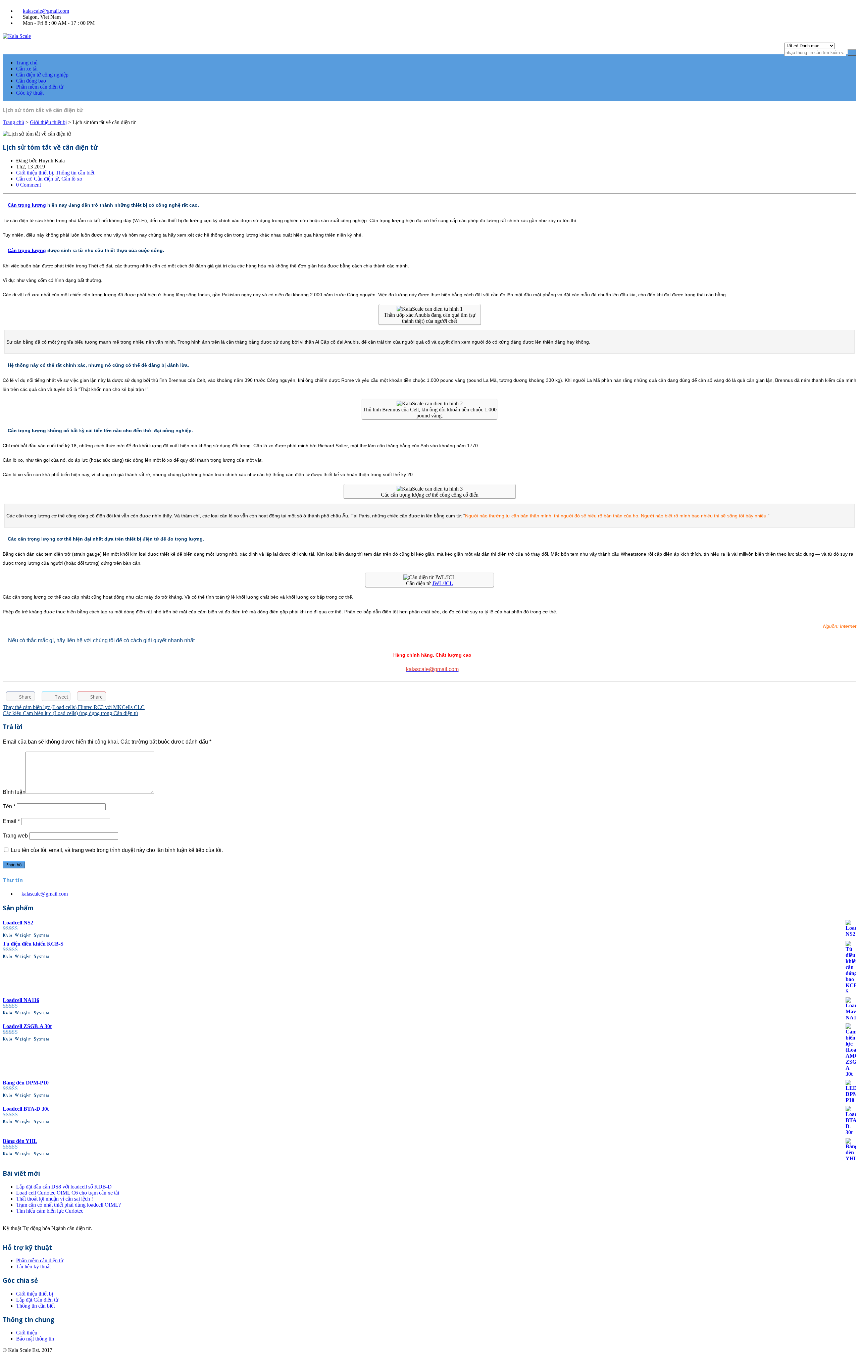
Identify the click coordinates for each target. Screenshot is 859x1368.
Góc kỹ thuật (30, 93)
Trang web (15, 836)
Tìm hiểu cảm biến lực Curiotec (49, 1211)
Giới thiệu (26, 1332)
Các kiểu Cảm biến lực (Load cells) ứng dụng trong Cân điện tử (70, 713)
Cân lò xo (71, 179)
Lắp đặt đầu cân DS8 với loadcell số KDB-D (64, 1186)
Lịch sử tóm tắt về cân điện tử (50, 147)
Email (11, 821)
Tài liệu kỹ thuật (33, 1266)
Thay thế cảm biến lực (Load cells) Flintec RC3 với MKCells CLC (74, 707)
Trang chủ (27, 62)
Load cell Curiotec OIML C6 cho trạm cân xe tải (67, 1193)
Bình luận (14, 792)
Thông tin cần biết (75, 172)
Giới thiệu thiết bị (48, 122)
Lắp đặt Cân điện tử (37, 1300)
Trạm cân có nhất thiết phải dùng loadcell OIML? (68, 1205)
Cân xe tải (27, 68)
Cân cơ (23, 179)
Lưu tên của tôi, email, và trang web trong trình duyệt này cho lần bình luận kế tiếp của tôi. (117, 850)
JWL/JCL (442, 583)
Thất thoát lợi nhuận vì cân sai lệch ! (54, 1199)
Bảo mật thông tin (35, 1338)
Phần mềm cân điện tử (39, 87)
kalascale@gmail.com (46, 11)
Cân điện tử (46, 179)
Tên (9, 806)
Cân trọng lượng (27, 205)
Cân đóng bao (31, 81)
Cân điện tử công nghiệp (42, 75)
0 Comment (28, 185)
